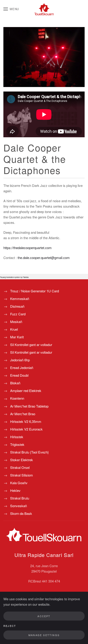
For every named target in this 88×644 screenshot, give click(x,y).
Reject (9, 626)
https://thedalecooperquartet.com (27, 247)
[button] (11, 9)
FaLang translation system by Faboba (14, 277)
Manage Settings (44, 635)
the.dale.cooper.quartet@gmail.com (44, 257)
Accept (43, 616)
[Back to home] (44, 9)
